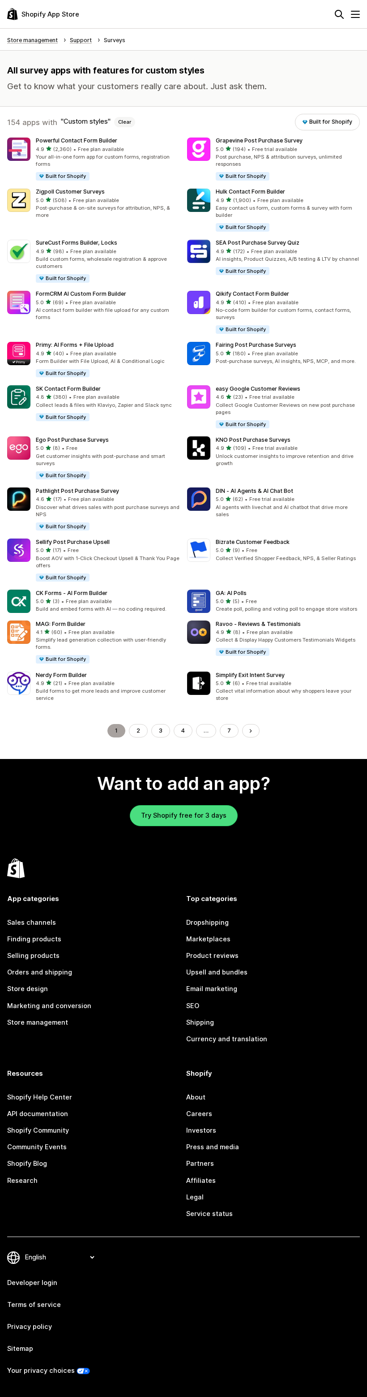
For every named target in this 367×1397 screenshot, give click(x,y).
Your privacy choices (41, 1371)
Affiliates (201, 1181)
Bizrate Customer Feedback (253, 542)
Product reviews (212, 956)
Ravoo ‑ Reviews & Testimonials (258, 624)
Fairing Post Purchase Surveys (256, 344)
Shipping (200, 1022)
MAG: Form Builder (60, 624)
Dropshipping (207, 922)
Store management (37, 1022)
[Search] (339, 14)
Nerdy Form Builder (61, 675)
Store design (27, 989)
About (195, 1097)
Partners (200, 1164)
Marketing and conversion (49, 1006)
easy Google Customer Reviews (258, 388)
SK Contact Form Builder (68, 388)
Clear (124, 122)
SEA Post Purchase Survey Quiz (257, 242)
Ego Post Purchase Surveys (72, 439)
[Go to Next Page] (251, 731)
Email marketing (211, 989)
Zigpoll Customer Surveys (70, 191)
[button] (93, 159)
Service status (209, 1214)
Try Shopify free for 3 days (183, 815)
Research (22, 1181)
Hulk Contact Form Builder (250, 191)
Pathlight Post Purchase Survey (77, 490)
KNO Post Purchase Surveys (253, 439)
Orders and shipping (39, 972)
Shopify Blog (27, 1164)
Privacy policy (29, 1327)
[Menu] (355, 14)
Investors (201, 1130)
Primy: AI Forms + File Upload (75, 344)
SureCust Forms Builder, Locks (76, 242)
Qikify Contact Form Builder (252, 293)
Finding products (34, 939)
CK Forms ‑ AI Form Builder (71, 593)
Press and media (212, 1147)
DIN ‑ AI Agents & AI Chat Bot (254, 490)
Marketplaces (208, 939)
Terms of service (34, 1305)
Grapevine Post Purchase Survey (259, 140)
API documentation (37, 1114)
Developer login (32, 1283)
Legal (195, 1197)
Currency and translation (226, 1039)
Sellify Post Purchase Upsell (73, 542)
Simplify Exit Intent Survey (250, 675)
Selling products (33, 956)
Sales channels (31, 922)
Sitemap (20, 1349)
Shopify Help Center (39, 1097)
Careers (199, 1114)
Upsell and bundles (217, 972)
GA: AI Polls (231, 593)
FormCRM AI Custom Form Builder (81, 293)
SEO (192, 1006)
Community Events (37, 1147)
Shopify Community (38, 1130)
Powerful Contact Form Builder (76, 140)
